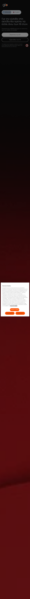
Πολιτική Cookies (13, 305)
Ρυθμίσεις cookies (15, 309)
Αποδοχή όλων (20, 313)
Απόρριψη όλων (9, 313)
